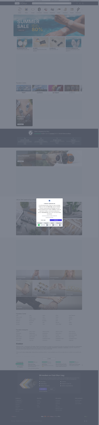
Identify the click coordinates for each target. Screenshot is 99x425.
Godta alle (56, 220)
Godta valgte (43, 220)
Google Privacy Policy (49, 217)
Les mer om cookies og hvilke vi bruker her (49, 215)
